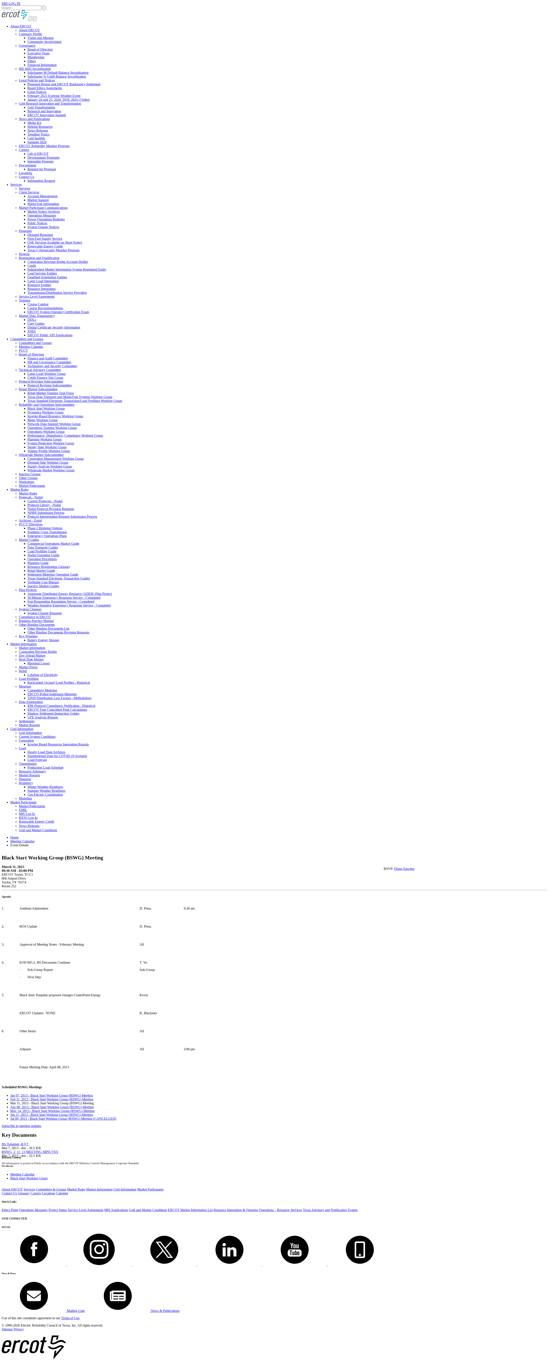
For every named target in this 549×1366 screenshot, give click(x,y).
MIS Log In (27, 814)
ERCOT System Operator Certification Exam (58, 312)
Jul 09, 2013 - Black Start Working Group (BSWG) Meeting (63, 1118)
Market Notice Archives (43, 211)
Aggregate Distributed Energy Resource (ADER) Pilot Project (69, 594)
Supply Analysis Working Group (49, 466)
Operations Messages (41, 215)
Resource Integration (41, 289)
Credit (31, 265)
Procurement (27, 165)
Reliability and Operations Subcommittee (46, 404)
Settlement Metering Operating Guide (52, 574)
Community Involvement (44, 42)
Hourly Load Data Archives (46, 752)
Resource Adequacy (32, 771)
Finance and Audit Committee (47, 358)
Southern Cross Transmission (47, 532)
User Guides (35, 323)
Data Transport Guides (42, 547)
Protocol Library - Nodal (44, 505)
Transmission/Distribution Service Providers (57, 292)
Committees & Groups (51, 1189)
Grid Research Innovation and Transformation (50, 103)
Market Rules (19, 489)
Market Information (23, 644)
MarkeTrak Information (43, 204)
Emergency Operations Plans (47, 536)
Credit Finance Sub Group (45, 377)
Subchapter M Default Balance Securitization (58, 72)
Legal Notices (36, 92)
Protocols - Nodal (31, 497)
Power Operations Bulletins (46, 219)
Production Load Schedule (45, 767)
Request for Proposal (41, 169)
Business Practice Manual (36, 621)
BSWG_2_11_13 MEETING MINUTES (30, 1152)
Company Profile (30, 34)
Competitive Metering (42, 690)
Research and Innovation (44, 111)
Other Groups (28, 478)
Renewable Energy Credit (45, 246)
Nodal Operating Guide (43, 555)
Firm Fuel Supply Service (44, 238)
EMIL (23, 810)
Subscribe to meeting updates (21, 1126)
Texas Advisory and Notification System (330, 1210)
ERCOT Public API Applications (49, 335)
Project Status (57, 1210)
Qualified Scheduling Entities (47, 277)
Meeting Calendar (31, 347)
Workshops (26, 482)
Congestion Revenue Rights (38, 652)
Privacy (19, 1329)
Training (24, 300)
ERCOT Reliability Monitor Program (44, 146)
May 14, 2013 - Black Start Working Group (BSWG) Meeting (52, 1111)
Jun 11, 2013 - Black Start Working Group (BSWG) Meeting (51, 1115)
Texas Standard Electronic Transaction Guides (58, 578)
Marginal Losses (38, 663)
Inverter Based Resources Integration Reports (58, 744)
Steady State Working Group (46, 447)
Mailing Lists (75, 1311)
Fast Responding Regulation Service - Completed (60, 601)
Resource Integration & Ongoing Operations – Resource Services (258, 1210)
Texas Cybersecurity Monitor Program (53, 250)
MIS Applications (116, 1210)
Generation (26, 740)
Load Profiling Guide (41, 551)
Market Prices (28, 667)
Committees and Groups (26, 339)
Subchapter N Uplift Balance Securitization (56, 76)
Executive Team (38, 53)
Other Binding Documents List (48, 628)
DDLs (31, 320)
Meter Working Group (42, 420)
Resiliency (26, 783)
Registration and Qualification (39, 258)
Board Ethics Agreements (44, 88)
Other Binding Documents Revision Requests (58, 632)
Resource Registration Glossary (48, 567)
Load (22, 748)
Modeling (25, 798)
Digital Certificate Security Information (53, 327)
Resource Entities (39, 285)
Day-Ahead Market (32, 655)
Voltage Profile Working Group (48, 451)
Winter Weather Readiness (45, 787)
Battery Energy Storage (43, 640)
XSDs (31, 331)
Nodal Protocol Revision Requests (50, 509)
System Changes (30, 609)
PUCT (23, 350)
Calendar (62, 1193)
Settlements (26, 721)
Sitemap (7, 1329)
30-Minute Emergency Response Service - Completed (63, 597)
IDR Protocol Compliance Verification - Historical (61, 706)
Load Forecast (37, 760)
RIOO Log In (28, 818)
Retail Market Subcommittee (38, 389)
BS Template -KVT (15, 1144)
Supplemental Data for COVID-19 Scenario (57, 756)
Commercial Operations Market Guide (53, 543)
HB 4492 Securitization (35, 69)
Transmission (28, 763)
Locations (25, 173)
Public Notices (37, 223)
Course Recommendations (45, 308)
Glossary (24, 1193)
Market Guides (29, 540)
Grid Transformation (41, 107)
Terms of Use (70, 1318)
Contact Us (26, 177)
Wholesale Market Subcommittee (41, 455)
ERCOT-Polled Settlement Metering (52, 694)
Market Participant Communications (43, 208)
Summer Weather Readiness (46, 790)
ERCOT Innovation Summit (46, 115)
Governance (27, 45)
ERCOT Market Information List (190, 1210)
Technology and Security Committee (52, 366)
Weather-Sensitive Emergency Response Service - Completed (69, 605)
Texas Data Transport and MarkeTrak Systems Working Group (69, 397)
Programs (25, 231)
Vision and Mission (40, 38)
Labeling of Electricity (42, 675)
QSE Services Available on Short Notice (54, 242)
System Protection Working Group (50, 443)
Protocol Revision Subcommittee (41, 381)
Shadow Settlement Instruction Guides (53, 713)
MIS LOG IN (11, 3)
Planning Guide (38, 563)
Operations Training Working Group (52, 428)
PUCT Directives (30, 524)
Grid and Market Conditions (38, 830)
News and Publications (34, 119)
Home (14, 837)
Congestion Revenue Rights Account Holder (57, 262)
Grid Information (21, 729)
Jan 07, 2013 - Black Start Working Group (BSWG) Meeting (51, 1095)
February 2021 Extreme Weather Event (53, 96)
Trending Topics (38, 134)
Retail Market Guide (41, 570)
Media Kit (34, 123)
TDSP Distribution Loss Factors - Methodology (59, 698)
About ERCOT (20, 26)
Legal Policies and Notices (37, 80)
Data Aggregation (31, 702)
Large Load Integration (43, 281)
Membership (35, 57)
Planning (25, 779)
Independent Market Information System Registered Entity (66, 269)
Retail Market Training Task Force (50, 393)
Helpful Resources (40, 126)
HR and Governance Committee (49, 362)
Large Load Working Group (46, 374)
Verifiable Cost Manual (43, 582)
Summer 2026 (37, 142)
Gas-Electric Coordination (45, 794)
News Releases (37, 130)
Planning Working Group (44, 439)
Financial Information (42, 65)
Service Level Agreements (36, 296)
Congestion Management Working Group (55, 458)
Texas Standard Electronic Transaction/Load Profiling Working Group (74, 401)
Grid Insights (36, 138)
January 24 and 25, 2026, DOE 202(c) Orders (58, 99)
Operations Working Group (46, 431)
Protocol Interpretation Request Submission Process (62, 516)
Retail (23, 671)
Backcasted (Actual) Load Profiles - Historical (58, 682)
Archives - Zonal (30, 520)
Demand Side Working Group (47, 462)
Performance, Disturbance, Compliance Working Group (65, 435)
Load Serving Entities (42, 273)
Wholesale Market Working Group (50, 470)
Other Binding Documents (37, 624)
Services (16, 184)
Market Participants (32, 486)
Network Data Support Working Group (54, 424)
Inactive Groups (30, 474)
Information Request (41, 181)
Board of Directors (40, 49)
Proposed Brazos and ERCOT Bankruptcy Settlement (63, 84)
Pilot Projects (28, 590)
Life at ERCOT (38, 153)
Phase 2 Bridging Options (44, 528)
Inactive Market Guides (43, 586)
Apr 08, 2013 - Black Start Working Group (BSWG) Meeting (52, 1107)
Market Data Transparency (37, 316)
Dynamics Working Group (45, 412)
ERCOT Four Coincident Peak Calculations (57, 709)
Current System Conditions (37, 736)
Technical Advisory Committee (40, 370)
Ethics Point (10, 1210)
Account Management (42, 196)
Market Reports (29, 725)
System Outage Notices (43, 227)
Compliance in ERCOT (35, 617)
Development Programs (43, 157)
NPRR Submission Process (45, 513)
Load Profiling (29, 679)
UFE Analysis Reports (42, 717)
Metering (25, 686)
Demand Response (40, 235)
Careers (24, 150)
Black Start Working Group (46, 408)
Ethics (31, 61)
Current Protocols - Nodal (44, 501)
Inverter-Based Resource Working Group (55, 416)
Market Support (38, 200)
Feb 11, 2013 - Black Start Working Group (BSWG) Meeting (51, 1099)
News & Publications (164, 1311)
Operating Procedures (42, 559)
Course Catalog (37, 304)
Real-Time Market (31, 659)
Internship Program (40, 161)
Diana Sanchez (404, 869)
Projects (24, 254)
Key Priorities (28, 636)
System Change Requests (44, 613)
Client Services (29, 192)
